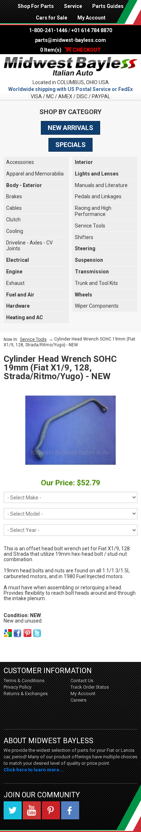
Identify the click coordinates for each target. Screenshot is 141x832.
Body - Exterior (24, 185)
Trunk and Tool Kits (96, 283)
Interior (84, 162)
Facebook (70, 810)
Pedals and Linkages (98, 196)
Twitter (13, 810)
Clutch (13, 219)
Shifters (84, 237)
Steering (85, 248)
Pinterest (51, 810)
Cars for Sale (51, 18)
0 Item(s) (70, 50)
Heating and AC (24, 317)
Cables (14, 208)
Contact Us (81, 680)
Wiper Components (97, 306)
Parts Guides (108, 6)
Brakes (14, 196)
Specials (70, 144)
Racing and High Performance (93, 211)
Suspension (89, 260)
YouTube (32, 810)
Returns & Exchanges (26, 693)
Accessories (20, 162)
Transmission (92, 271)
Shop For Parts (36, 6)
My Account (91, 18)
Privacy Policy (17, 687)
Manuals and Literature (101, 185)
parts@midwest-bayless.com (70, 40)
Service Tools (90, 226)
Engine (14, 271)
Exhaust (15, 283)
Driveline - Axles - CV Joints (29, 246)
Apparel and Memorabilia (35, 174)
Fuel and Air (20, 295)
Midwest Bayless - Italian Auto (70, 66)
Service (73, 6)
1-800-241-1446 (48, 30)
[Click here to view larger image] (70, 430)
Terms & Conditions (24, 680)
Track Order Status (89, 687)
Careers (78, 700)
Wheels (83, 295)
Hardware (18, 306)
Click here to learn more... (34, 769)
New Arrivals (70, 127)
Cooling (14, 231)
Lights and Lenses (97, 174)
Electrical (17, 260)
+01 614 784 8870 (91, 30)
